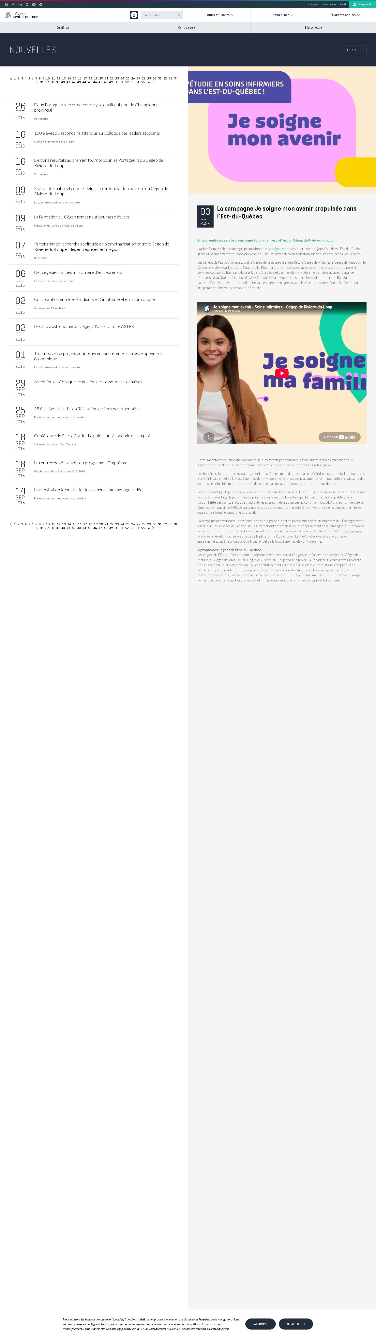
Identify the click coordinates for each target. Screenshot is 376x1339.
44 (84, 82)
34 (175, 78)
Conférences (68, 444)
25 (127, 78)
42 (73, 82)
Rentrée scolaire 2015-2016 (67, 471)
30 (154, 78)
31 (159, 78)
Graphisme (60, 308)
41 (68, 82)
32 (165, 78)
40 (63, 82)
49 (111, 82)
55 (143, 82)
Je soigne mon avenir (283, 249)
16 (80, 78)
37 (47, 82)
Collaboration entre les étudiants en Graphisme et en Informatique (94, 299)
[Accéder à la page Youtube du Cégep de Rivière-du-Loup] (6, 4)
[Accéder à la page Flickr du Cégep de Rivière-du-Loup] (27, 4)
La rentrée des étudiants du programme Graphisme (80, 462)
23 (117, 78)
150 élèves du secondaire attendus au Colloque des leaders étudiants (97, 133)
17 (85, 78)
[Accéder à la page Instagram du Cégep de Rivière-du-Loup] (34, 4)
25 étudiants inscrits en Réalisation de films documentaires (87, 408)
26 (133, 78)
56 (148, 82)
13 (64, 78)
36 (41, 82)
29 (149, 78)
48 (105, 82)
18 (90, 78)
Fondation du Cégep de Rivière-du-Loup (58, 225)
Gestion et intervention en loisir (54, 141)
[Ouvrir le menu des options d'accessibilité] (134, 15)
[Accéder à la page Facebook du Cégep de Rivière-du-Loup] (13, 4)
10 (48, 78)
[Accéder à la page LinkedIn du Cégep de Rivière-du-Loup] (20, 4)
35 (36, 82)
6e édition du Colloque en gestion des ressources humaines (88, 381)
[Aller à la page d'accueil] (21, 15)
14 (69, 78)
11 (53, 78)
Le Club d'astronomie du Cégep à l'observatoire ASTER (84, 326)
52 (127, 82)
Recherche (41, 258)
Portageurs (41, 118)
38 (52, 82)
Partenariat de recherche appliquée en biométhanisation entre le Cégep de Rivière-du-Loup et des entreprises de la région (101, 246)
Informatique (42, 308)
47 (100, 82)
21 (106, 78)
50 (116, 82)
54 (137, 82)
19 (96, 78)
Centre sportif (188, 27)
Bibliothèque (313, 27)
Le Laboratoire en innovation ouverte (57, 202)
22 (111, 78)
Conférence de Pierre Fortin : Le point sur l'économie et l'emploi (92, 435)
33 (170, 78)
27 (138, 78)
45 (89, 82)
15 (74, 78)
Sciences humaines (46, 444)
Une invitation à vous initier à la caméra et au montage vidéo (88, 489)
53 (132, 82)
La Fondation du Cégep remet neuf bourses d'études (82, 216)
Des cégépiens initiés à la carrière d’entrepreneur (78, 272)
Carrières (62, 27)
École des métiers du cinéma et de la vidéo (60, 417)
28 (143, 78)
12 (58, 78)
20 (101, 78)
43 (79, 82)
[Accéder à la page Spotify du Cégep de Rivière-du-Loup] (40, 4)
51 (121, 82)
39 (57, 82)
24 (122, 78)
